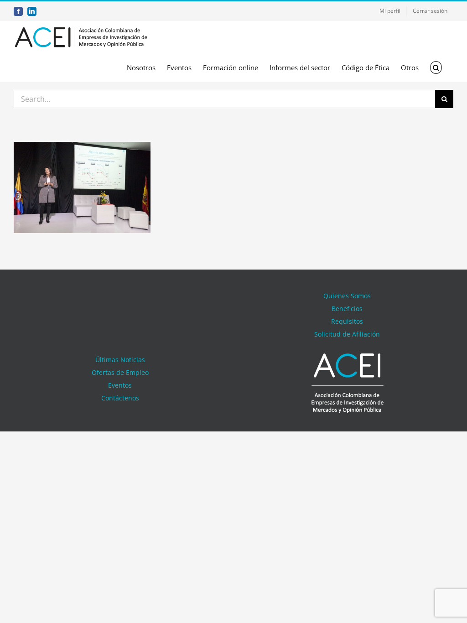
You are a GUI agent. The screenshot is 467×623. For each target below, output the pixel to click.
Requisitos (347, 321)
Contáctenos (120, 398)
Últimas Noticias (120, 359)
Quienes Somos (347, 295)
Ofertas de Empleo (120, 372)
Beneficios (347, 308)
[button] (436, 67)
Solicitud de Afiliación (347, 334)
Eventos (120, 385)
